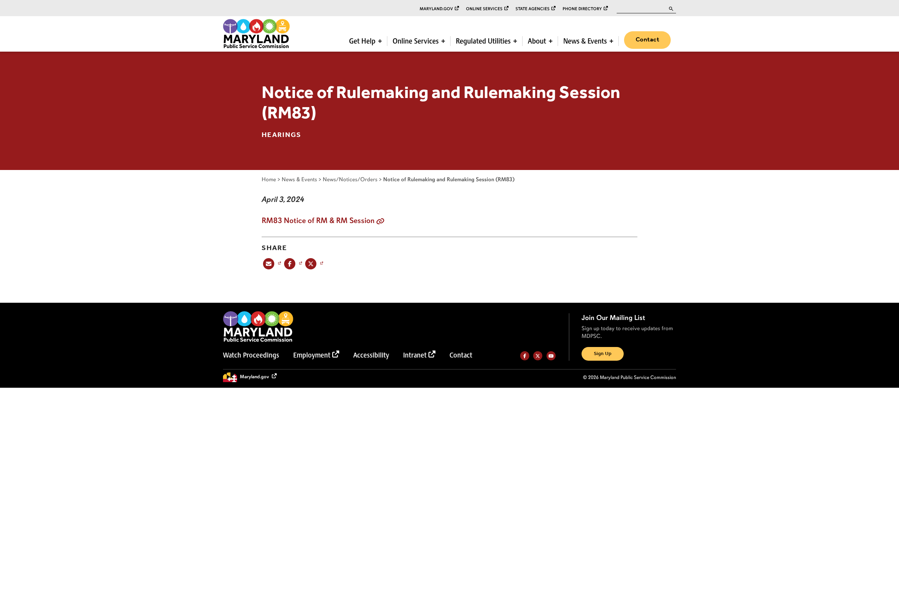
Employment (311, 355)
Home (269, 179)
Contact (647, 40)
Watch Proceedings (251, 355)
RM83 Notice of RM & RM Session (318, 220)
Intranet (415, 355)
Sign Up (602, 354)
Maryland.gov (436, 8)
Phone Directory (582, 8)
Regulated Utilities (483, 41)
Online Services (484, 8)
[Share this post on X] (313, 263)
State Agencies (533, 8)
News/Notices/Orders (350, 179)
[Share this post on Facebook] (292, 263)
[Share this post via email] (271, 263)
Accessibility (371, 355)
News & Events (585, 41)
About (537, 41)
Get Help (362, 41)
